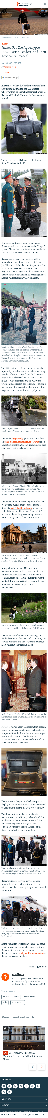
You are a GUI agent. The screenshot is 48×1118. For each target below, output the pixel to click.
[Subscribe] (9, 1091)
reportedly (18, 439)
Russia (4, 44)
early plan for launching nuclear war (21, 442)
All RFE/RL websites (9, 1115)
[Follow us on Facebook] (32, 1086)
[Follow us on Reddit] (9, 1086)
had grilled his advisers (21, 508)
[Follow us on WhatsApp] (3, 1091)
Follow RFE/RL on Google (30, 1115)
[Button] (5, 73)
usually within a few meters (31, 953)
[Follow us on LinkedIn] (38, 1086)
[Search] (44, 1115)
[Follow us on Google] (21, 1086)
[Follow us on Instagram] (15, 1086)
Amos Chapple (10, 67)
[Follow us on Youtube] (3, 1086)
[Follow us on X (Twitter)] (26, 1086)
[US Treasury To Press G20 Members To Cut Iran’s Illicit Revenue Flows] (24, 1038)
